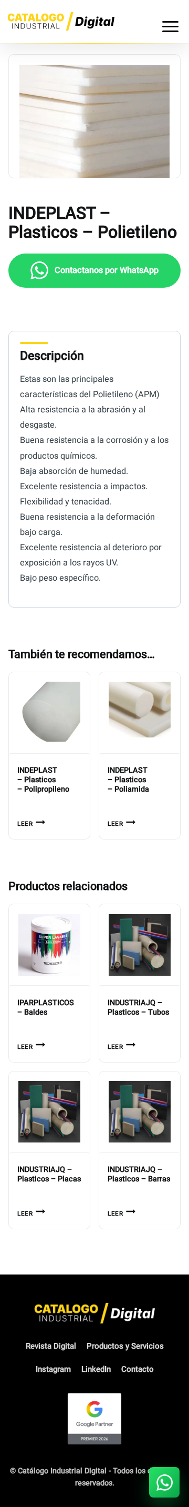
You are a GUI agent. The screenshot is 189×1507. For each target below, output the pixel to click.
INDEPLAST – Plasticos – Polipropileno (43, 780)
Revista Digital (51, 1346)
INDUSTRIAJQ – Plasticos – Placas (49, 1174)
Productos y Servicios (125, 1346)
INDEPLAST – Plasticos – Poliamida (128, 780)
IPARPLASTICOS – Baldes (45, 1007)
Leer (25, 824)
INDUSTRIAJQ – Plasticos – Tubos (138, 1007)
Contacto (137, 1369)
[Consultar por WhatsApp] (164, 1482)
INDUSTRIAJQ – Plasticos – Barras (139, 1174)
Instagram (53, 1369)
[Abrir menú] (170, 21)
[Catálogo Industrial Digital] (60, 21)
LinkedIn (96, 1369)
